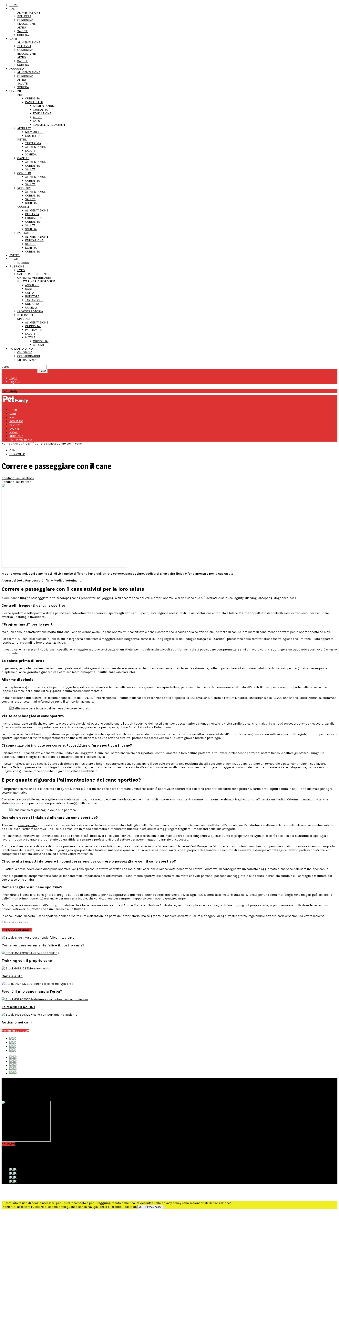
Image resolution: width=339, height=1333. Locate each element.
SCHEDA (23, 35)
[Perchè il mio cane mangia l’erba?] (37, 984)
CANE (29, 289)
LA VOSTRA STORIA (30, 311)
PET (19, 94)
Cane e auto (12, 976)
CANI (12, 9)
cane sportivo (27, 825)
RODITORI (24, 188)
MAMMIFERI (34, 132)
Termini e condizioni (23, 1192)
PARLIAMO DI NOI (21, 348)
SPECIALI (23, 319)
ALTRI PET (24, 128)
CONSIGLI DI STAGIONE (49, 124)
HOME (13, 5)
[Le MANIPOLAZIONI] (45, 999)
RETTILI (22, 139)
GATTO (29, 292)
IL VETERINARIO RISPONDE (36, 281)
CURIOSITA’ (25, 20)
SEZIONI (15, 91)
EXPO (21, 270)
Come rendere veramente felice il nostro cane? (43, 945)
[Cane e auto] (26, 968)
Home (6, 443)
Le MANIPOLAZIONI (18, 1007)
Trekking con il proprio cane (27, 960)
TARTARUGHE (34, 300)
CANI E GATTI (34, 102)
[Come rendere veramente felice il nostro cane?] (38, 937)
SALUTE (22, 31)
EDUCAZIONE (26, 24)
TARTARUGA (33, 143)
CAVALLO (23, 158)
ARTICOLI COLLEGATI (17, 930)
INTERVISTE (25, 315)
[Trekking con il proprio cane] (30, 953)
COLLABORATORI (28, 356)
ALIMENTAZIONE (28, 12)
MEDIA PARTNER (28, 360)
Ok (140, 1206)
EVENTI (14, 255)
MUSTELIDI (33, 136)
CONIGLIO (24, 173)
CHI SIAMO (24, 352)
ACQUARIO (16, 68)
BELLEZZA (24, 16)
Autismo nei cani (17, 1022)
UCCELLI (23, 207)
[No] (164, 1207)
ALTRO (21, 27)
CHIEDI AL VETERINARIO (34, 277)
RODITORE (32, 296)
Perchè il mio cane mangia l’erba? (32, 991)
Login (13, 378)
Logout (14, 382)
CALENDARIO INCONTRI (33, 274)
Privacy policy (153, 1206)
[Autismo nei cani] (39, 1014)
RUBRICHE (16, 266)
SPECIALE (39, 345)
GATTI (13, 38)
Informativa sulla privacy (27, 1189)
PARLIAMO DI (26, 233)
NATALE (30, 337)
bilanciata (47, 789)
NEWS (13, 259)
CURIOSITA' (26, 443)
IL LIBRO (23, 263)
